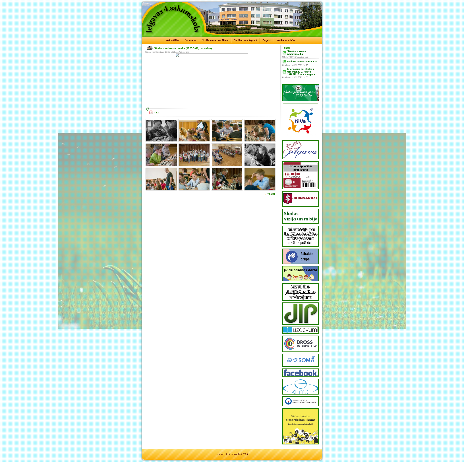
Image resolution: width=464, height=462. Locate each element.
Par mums (190, 40)
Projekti (266, 40)
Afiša (156, 112)
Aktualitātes (172, 40)
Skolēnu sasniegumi (245, 40)
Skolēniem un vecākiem (215, 40)
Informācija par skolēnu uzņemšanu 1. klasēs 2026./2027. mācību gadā (301, 72)
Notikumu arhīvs (286, 40)
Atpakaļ (271, 193)
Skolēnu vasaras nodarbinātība (296, 52)
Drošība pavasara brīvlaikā (302, 61)
